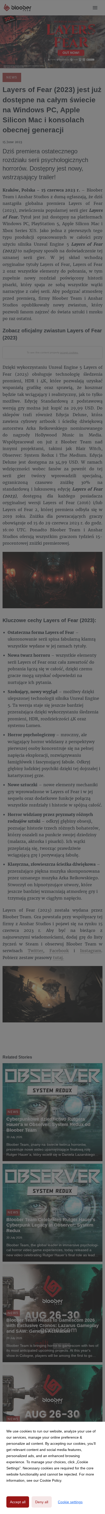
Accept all (17, 1502)
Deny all (41, 1502)
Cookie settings (70, 1502)
